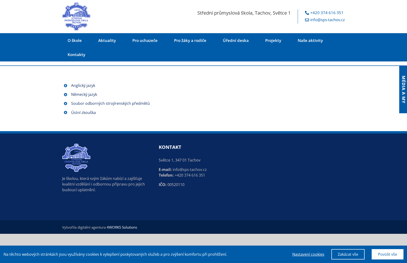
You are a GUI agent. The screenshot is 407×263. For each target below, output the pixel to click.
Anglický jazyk (83, 85)
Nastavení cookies (308, 254)
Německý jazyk (84, 94)
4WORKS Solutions (122, 227)
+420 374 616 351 (327, 12)
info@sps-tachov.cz (327, 19)
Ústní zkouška (83, 112)
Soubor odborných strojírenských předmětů (110, 103)
